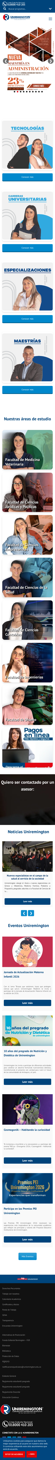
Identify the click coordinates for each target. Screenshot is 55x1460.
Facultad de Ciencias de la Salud (26, 589)
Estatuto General (9, 1376)
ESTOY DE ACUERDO (14, 1454)
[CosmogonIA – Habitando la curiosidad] (27, 1109)
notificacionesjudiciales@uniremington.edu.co (21, 1367)
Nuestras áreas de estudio (27, 419)
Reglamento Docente (11, 1392)
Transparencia (8, 1320)
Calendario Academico (11, 1299)
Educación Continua (10, 1397)
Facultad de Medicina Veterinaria (22, 462)
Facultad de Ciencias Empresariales (21, 547)
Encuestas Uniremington (12, 1325)
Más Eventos (27, 1256)
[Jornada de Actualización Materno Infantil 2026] (27, 952)
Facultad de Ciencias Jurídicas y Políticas (21, 504)
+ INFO (32, 1454)
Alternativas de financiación (13, 1335)
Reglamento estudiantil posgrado (16, 1381)
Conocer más (27, 177)
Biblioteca (6, 1351)
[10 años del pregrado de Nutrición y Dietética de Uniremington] (27, 1030)
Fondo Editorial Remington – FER (16, 1340)
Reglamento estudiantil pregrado (16, 1386)
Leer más (27, 901)
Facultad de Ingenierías (24, 677)
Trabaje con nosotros (10, 1293)
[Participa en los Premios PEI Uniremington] (27, 1188)
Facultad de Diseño (20, 719)
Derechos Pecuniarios (11, 1288)
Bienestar (6, 1345)
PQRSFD (5, 1361)
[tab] (14, 91)
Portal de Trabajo (9, 1309)
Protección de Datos (10, 1356)
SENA (4, 1315)
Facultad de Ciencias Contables (21, 632)
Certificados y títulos (10, 1304)
